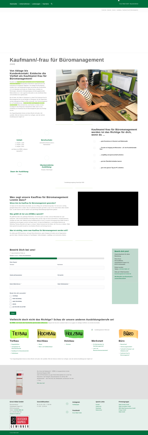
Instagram (76, 402)
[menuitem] (13, 4)
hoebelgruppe (75, 404)
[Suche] (51, 4)
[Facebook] (67, 412)
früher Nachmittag (17, 298)
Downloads (98, 408)
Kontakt (98, 404)
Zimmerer (68, 344)
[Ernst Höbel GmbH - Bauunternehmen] (128, 4)
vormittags (15, 295)
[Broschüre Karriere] (125, 295)
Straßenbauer (14, 353)
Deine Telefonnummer (63, 284)
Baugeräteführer (15, 344)
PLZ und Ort (60, 275)
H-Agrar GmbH (122, 410)
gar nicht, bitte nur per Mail (19, 306)
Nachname (60, 264)
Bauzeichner (123, 344)
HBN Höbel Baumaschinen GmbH (127, 408)
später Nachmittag (17, 301)
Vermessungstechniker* (126, 346)
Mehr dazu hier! (41, 383)
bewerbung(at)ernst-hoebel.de (123, 273)
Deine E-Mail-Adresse (15, 284)
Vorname (12, 264)
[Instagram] (67, 403)
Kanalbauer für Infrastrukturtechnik (20, 351)
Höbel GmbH (122, 412)
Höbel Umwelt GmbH (124, 404)
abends (14, 304)
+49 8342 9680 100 (18, 410)
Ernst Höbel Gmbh (77, 412)
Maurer (40, 344)
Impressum (98, 406)
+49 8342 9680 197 (124, 269)
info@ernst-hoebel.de (15, 413)
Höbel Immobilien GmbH (125, 406)
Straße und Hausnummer (16, 275)
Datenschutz (99, 410)
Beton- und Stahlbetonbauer (46, 346)
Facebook (76, 410)
